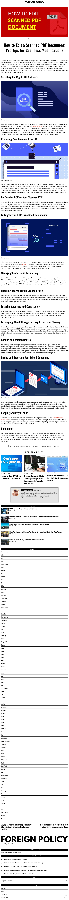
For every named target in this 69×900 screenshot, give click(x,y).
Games (2, 639)
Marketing (3, 707)
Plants (2, 754)
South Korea (4, 778)
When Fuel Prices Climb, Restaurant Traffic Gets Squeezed (26, 540)
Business (3, 577)
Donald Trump (4, 608)
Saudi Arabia (4, 766)
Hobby (2, 654)
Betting (3, 570)
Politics (3, 757)
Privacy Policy (4, 894)
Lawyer (2, 692)
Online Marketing (5, 741)
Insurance (3, 670)
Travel (2, 800)
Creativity (3, 601)
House (2, 657)
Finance (3, 626)
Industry (3, 664)
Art (2, 558)
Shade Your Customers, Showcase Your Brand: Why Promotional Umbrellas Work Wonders (35, 532)
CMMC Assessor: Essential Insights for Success (23, 509)
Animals (3, 555)
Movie (2, 716)
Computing (39, 56)
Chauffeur (3, 589)
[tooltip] (22, 499)
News (2, 732)
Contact (3, 891)
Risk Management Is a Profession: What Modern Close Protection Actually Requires (33, 516)
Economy (3, 611)
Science (3, 769)
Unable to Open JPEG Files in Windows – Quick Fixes (11, 477)
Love (2, 701)
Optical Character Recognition (22, 446)
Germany (3, 645)
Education (3, 614)
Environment (4, 620)
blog (2, 574)
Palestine (3, 744)
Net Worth (3, 729)
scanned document (46, 446)
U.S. (2, 809)
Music (2, 723)
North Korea (4, 738)
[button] (66, 880)
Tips (2, 794)
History (3, 651)
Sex (2, 772)
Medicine (3, 710)
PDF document (36, 446)
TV (1, 806)
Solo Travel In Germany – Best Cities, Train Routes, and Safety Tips (29, 524)
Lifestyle (3, 698)
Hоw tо (2, 660)
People (2, 750)
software (56, 446)
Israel (2, 679)
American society (5, 552)
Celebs (2, 586)
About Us (3, 888)
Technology (3, 791)
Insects (3, 667)
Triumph (3, 803)
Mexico (3, 713)
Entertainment (4, 617)
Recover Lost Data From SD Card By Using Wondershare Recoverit (57, 478)
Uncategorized (4, 813)
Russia (2, 763)
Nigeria (3, 735)
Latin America (4, 688)
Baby (2, 561)
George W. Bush (5, 642)
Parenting (3, 747)
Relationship (4, 760)
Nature (2, 726)
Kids (2, 685)
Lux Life (3, 704)
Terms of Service (5, 897)
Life (2, 695)
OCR (10, 446)
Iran (2, 676)
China (2, 592)
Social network (4, 775)
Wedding (3, 816)
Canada (3, 580)
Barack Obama (4, 564)
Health (2, 648)
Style (2, 785)
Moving (3, 719)
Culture (3, 605)
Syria (2, 788)
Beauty (2, 567)
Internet (3, 673)
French (2, 633)
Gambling (3, 636)
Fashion (3, 623)
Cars (2, 583)
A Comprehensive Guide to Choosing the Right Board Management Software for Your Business (34, 480)
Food (2, 629)
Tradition (3, 797)
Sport (2, 782)
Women (3, 819)
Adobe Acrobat (37, 126)
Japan (2, 682)
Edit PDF (25, 264)
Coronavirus (4, 598)
